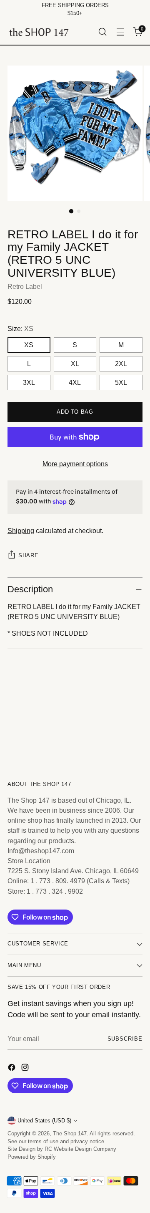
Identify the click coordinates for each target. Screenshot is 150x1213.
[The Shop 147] (39, 32)
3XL (29, 382)
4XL (75, 382)
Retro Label (25, 286)
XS (28, 345)
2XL (121, 363)
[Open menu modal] (120, 31)
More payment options (75, 464)
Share (28, 555)
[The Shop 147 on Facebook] (13, 1068)
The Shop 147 (70, 1134)
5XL (121, 382)
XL (75, 363)
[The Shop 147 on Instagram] (26, 1068)
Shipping (21, 530)
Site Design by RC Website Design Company (62, 1149)
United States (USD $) (44, 1121)
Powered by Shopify (32, 1157)
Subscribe (125, 1039)
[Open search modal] (102, 31)
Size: (20, 328)
